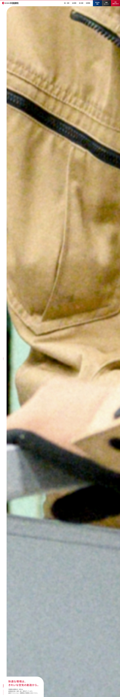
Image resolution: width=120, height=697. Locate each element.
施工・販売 (66, 3)
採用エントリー (106, 3)
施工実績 (81, 3)
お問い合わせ (115, 3)
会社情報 (74, 3)
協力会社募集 (97, 3)
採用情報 (88, 3)
